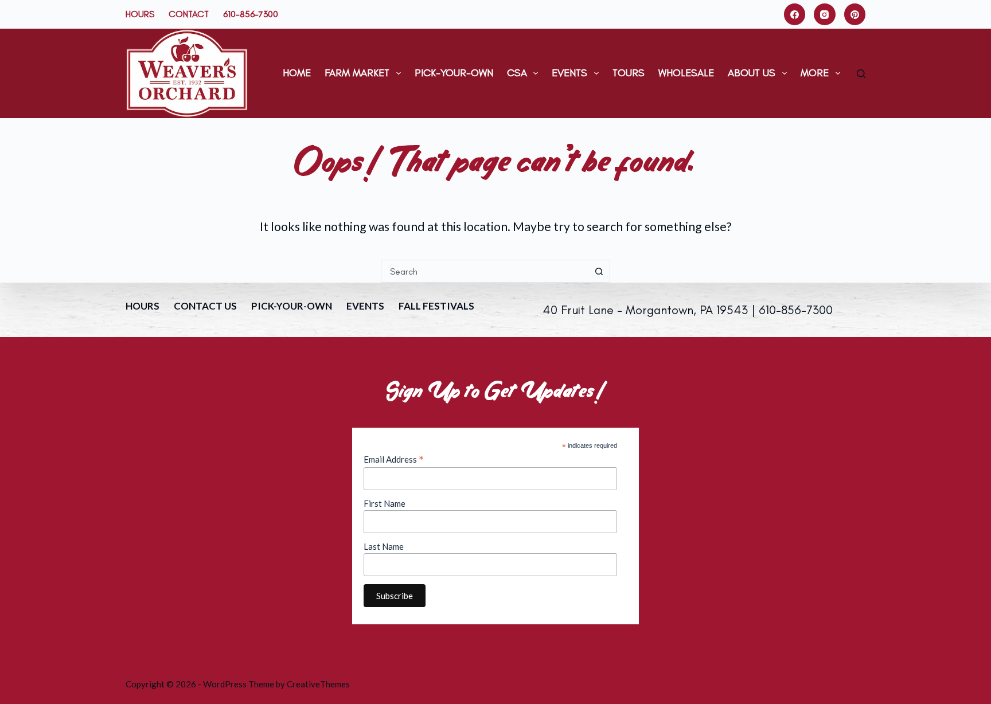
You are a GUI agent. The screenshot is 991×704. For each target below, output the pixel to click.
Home (297, 73)
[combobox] (484, 271)
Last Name (384, 546)
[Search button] (599, 271)
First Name (384, 503)
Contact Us (205, 306)
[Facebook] (795, 14)
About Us (751, 73)
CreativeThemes (318, 684)
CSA (517, 73)
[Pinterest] (855, 14)
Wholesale (686, 73)
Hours (140, 14)
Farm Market (357, 73)
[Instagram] (825, 14)
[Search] (861, 73)
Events (569, 73)
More (815, 73)
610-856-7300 (250, 14)
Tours (628, 73)
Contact (189, 14)
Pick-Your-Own (454, 73)
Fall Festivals (436, 306)
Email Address (394, 459)
